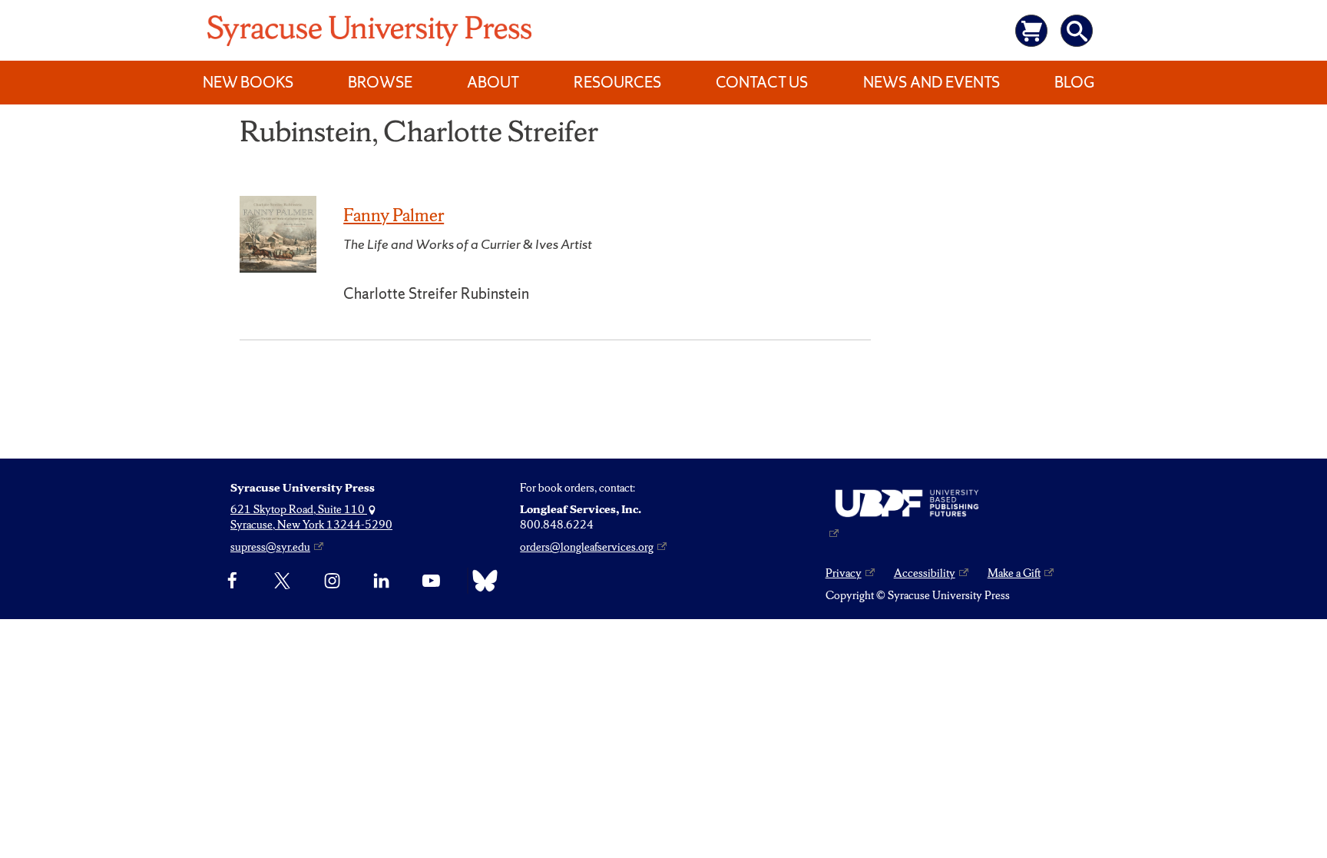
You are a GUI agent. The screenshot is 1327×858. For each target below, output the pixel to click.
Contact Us (762, 82)
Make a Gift (1014, 573)
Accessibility (924, 573)
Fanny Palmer (393, 215)
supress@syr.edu (270, 547)
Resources (617, 82)
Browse (380, 82)
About (493, 82)
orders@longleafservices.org (587, 547)
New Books (248, 82)
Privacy (844, 573)
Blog (1074, 82)
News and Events (931, 82)
